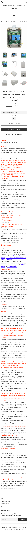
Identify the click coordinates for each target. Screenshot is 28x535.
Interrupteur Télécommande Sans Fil (14, 7)
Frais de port (9, 105)
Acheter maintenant (14, 129)
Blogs (2, 506)
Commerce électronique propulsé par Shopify (14, 529)
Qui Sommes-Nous (6, 501)
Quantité (14, 115)
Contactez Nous (5, 503)
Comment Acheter (5, 505)
